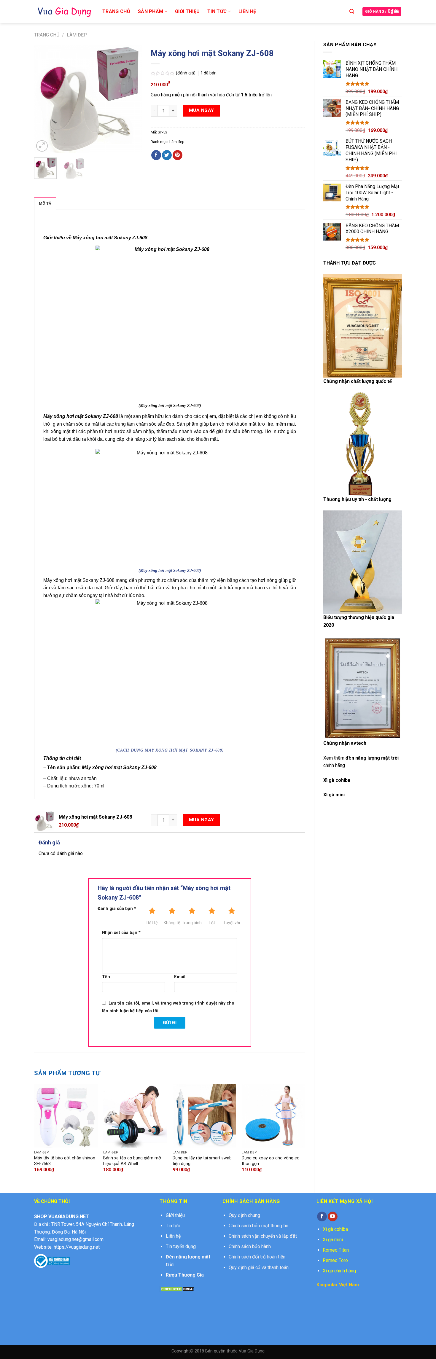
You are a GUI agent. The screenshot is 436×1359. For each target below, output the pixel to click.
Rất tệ (152, 922)
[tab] (45, 203)
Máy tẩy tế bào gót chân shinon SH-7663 (64, 1161)
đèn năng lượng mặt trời (372, 758)
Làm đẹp (77, 35)
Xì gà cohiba (336, 780)
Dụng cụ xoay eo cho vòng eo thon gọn (271, 1161)
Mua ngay (201, 110)
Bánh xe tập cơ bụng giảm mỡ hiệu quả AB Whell (132, 1161)
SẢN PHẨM (150, 11)
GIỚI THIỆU (187, 11)
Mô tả (45, 203)
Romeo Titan (336, 1250)
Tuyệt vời (231, 922)
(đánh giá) (186, 73)
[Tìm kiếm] (351, 11)
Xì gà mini (333, 1239)
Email (179, 976)
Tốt (212, 922)
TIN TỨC (217, 11)
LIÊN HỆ (247, 11)
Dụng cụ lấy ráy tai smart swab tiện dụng (202, 1161)
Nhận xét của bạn (121, 932)
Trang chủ (46, 35)
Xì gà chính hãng (339, 1271)
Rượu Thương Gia (185, 1275)
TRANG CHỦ (116, 11)
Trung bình (192, 922)
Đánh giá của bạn (117, 908)
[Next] (132, 99)
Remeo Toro (335, 1260)
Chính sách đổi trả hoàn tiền (257, 1257)
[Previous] (43, 99)
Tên (106, 976)
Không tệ (172, 922)
